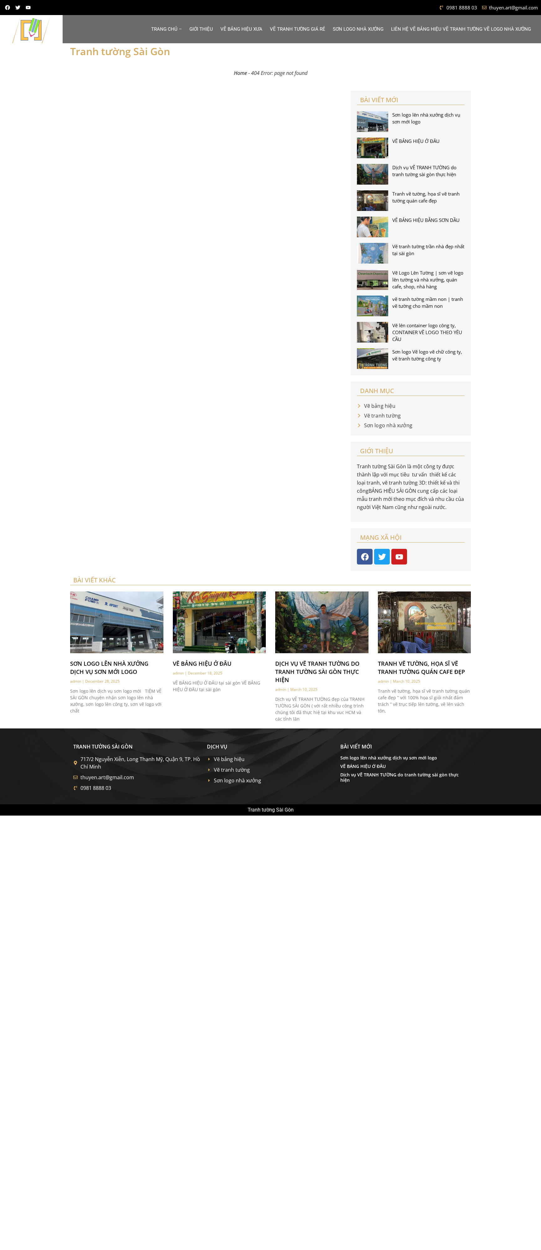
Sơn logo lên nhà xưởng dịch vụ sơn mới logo (388, 758)
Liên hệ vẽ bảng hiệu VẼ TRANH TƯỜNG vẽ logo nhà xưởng (461, 29)
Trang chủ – (166, 29)
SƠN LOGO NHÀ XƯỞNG (358, 29)
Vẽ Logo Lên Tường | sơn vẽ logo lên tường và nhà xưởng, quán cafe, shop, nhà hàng (427, 280)
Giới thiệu (201, 29)
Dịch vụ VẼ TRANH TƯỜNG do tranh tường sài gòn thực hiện (317, 672)
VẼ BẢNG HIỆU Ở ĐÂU (416, 141)
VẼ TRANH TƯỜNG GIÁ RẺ (297, 29)
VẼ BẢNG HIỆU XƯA (241, 29)
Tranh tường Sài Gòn (120, 51)
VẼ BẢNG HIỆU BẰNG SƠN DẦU (426, 220)
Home (240, 73)
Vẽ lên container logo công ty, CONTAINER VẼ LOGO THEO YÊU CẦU (427, 332)
